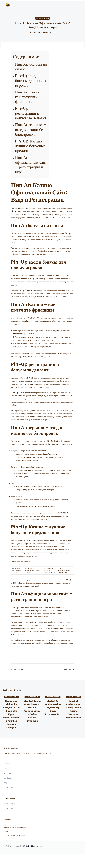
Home (6, 769)
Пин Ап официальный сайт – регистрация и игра (31, 165)
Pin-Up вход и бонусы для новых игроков (30, 80)
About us (7, 773)
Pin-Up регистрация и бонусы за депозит (30, 113)
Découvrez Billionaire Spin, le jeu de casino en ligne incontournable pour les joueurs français (11, 714)
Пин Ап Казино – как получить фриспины (30, 96)
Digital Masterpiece (34, 846)
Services (7, 778)
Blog (5, 783)
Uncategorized (42, 18)
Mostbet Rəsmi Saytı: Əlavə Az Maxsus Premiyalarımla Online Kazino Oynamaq (32, 710)
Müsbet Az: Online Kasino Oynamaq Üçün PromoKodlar (53, 707)
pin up (14, 211)
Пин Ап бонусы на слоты (31, 66)
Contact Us (8, 787)
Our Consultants (10, 804)
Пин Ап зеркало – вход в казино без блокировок (30, 129)
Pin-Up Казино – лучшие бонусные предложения (30, 145)
